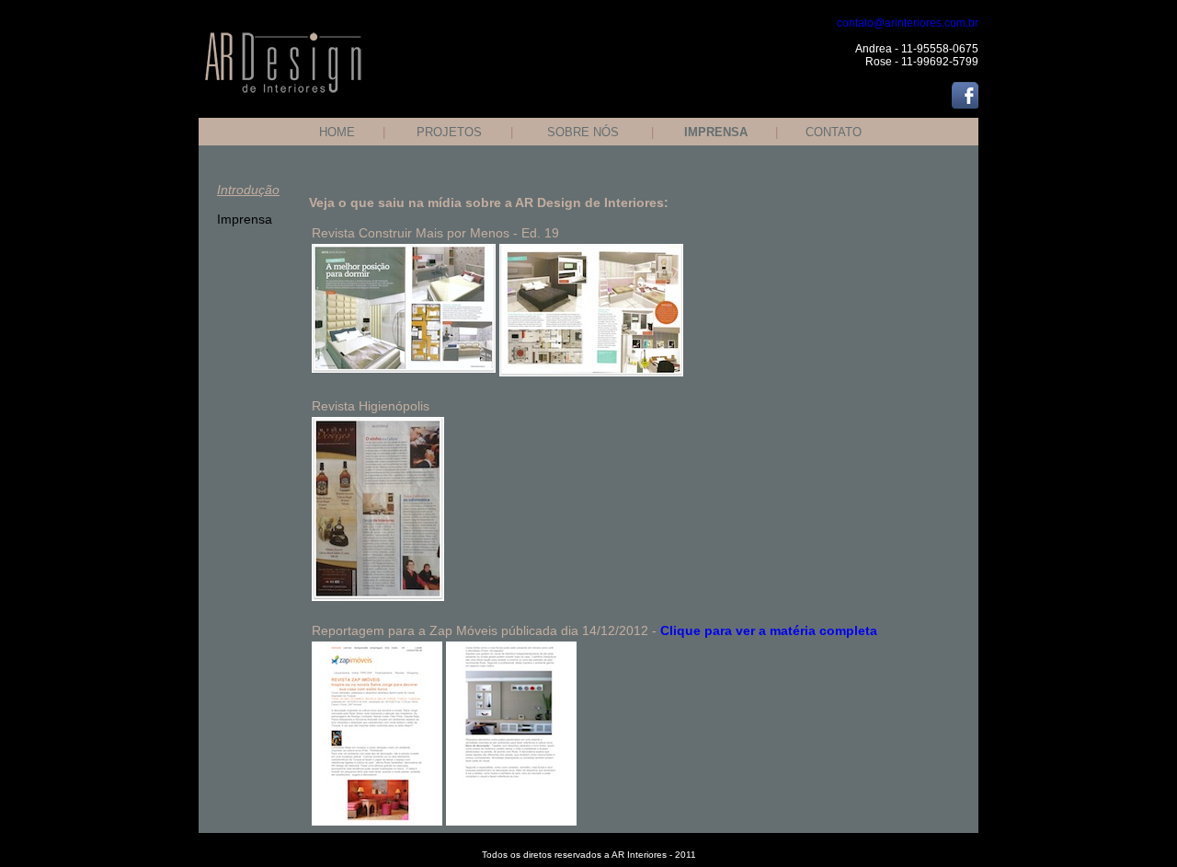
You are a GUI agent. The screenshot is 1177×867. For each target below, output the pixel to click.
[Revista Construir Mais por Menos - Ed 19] (404, 251)
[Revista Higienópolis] (378, 596)
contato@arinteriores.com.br (907, 23)
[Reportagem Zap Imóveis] (377, 649)
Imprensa (244, 219)
